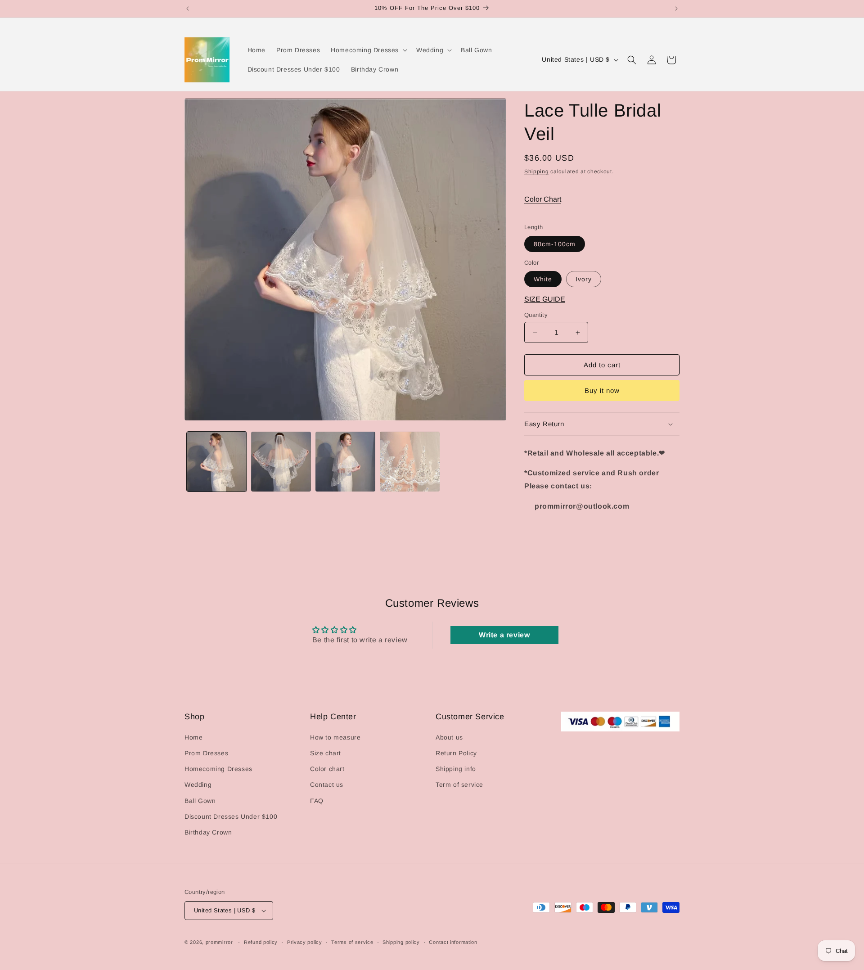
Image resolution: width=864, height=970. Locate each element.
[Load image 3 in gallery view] (345, 462)
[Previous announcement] (188, 8)
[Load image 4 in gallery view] (410, 462)
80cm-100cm (555, 244)
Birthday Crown (208, 832)
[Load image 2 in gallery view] (281, 462)
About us (449, 737)
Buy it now (602, 390)
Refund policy (261, 942)
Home (193, 737)
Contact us (326, 785)
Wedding (198, 785)
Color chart (327, 769)
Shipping (536, 171)
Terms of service (352, 942)
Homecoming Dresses (218, 769)
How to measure (335, 737)
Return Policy (456, 753)
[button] (368, 50)
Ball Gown (200, 800)
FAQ (317, 800)
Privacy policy (304, 942)
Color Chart (542, 199)
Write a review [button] (504, 635)
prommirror (219, 942)
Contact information (453, 942)
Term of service (459, 785)
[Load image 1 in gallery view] (217, 462)
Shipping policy (401, 942)
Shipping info (456, 769)
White (543, 279)
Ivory (584, 279)
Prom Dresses (206, 753)
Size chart (325, 753)
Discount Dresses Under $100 (230, 816)
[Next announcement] (676, 8)
